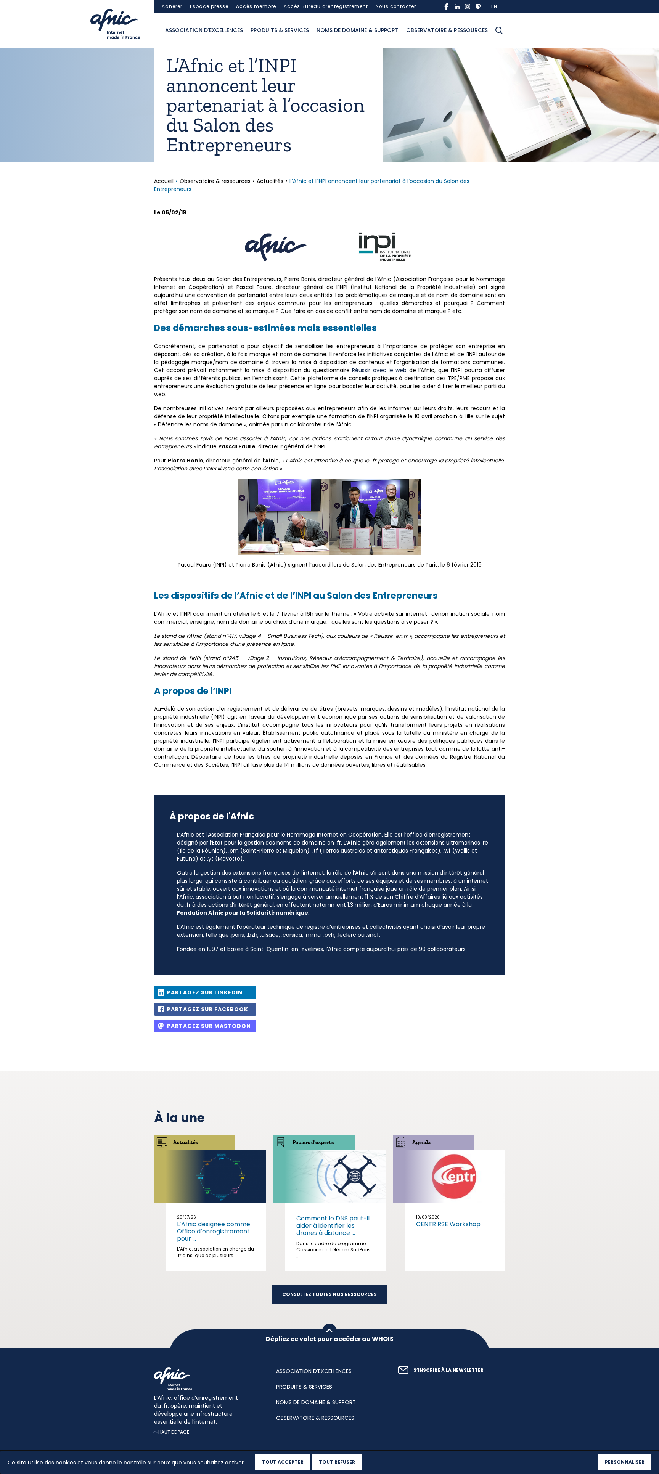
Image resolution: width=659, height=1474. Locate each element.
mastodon (478, 6)
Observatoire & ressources (447, 30)
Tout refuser (337, 1462)
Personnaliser (625, 1462)
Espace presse (209, 6)
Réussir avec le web (379, 370)
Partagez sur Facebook (207, 1009)
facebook (446, 6)
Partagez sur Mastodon (209, 1026)
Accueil (164, 181)
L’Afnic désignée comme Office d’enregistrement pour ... (213, 1231)
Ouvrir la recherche (499, 30)
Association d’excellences (204, 30)
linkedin (457, 6)
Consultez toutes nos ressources (329, 1294)
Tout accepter (283, 1462)
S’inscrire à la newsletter (448, 1370)
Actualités (270, 181)
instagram (467, 6)
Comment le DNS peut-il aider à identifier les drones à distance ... (333, 1225)
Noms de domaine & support (358, 30)
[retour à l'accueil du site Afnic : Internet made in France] (207, 1378)
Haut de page (173, 1432)
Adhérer (172, 6)
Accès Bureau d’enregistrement (326, 6)
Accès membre (256, 6)
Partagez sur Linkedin (205, 992)
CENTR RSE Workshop (448, 1224)
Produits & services (280, 30)
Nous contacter (396, 6)
